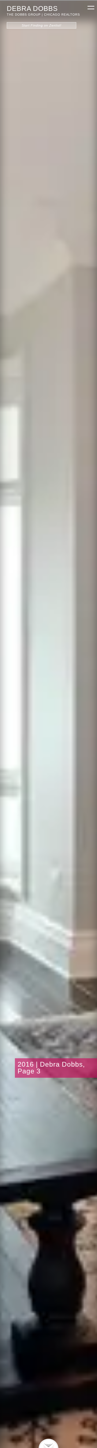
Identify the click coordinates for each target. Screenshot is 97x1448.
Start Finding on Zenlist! (41, 25)
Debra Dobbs (32, 8)
